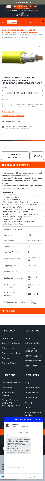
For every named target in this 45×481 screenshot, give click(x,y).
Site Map (28, 407)
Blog (26, 382)
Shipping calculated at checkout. (13, 115)
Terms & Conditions (11, 343)
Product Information (15, 156)
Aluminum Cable (32, 392)
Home (4, 30)
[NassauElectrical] (11, 22)
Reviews (37, 155)
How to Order (8, 338)
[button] (3, 21)
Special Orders (31, 365)
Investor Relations (32, 360)
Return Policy (8, 348)
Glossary (28, 402)
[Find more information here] (23, 448)
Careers (5, 358)
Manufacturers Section (8, 393)
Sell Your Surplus (32, 343)
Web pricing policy (8, 112)
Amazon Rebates (9, 363)
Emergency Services (11, 353)
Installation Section (11, 382)
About (27, 338)
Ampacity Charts (31, 387)
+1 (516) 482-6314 (23, 15)
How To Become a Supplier (32, 413)
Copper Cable (30, 397)
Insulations (7, 387)
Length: (5, 100)
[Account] (36, 22)
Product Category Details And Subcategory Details (11, 403)
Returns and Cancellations (30, 349)
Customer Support (32, 355)
